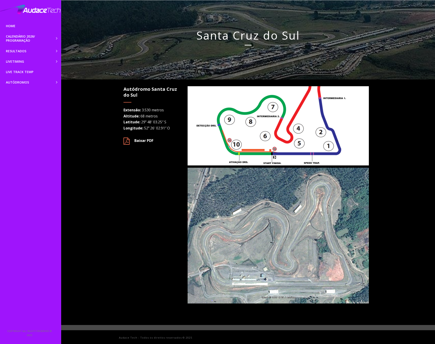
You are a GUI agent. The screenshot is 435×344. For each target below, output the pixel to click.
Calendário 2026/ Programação (20, 38)
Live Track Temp (19, 72)
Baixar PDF (143, 140)
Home (10, 26)
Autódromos (17, 82)
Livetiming (15, 61)
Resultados (16, 51)
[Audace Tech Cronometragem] (30, 10)
